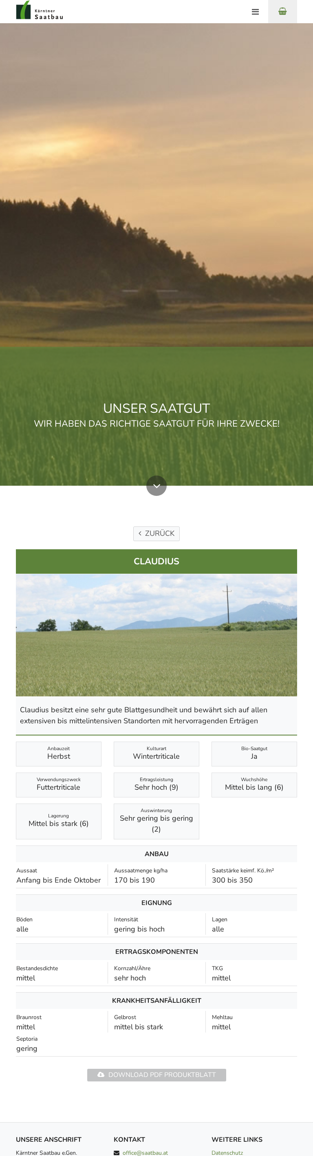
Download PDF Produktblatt (162, 1074)
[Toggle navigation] (255, 12)
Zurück (159, 533)
